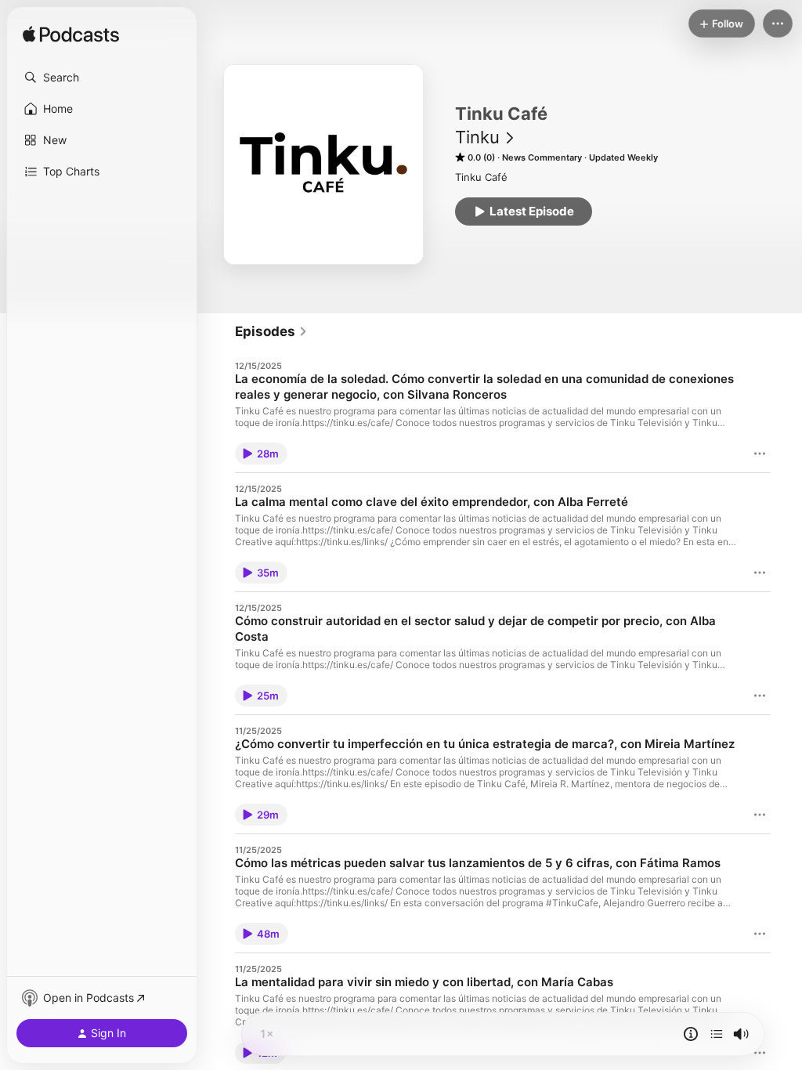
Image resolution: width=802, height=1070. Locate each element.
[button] (101, 77)
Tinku (477, 137)
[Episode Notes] (690, 1034)
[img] (71, 35)
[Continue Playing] (716, 1034)
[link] (271, 331)
